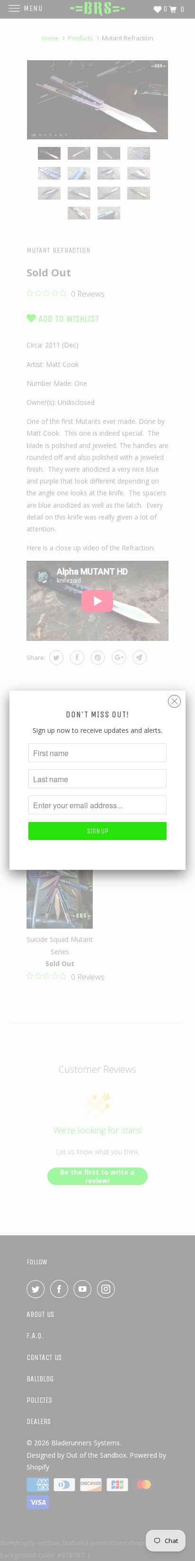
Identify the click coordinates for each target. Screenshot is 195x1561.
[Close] (174, 699)
